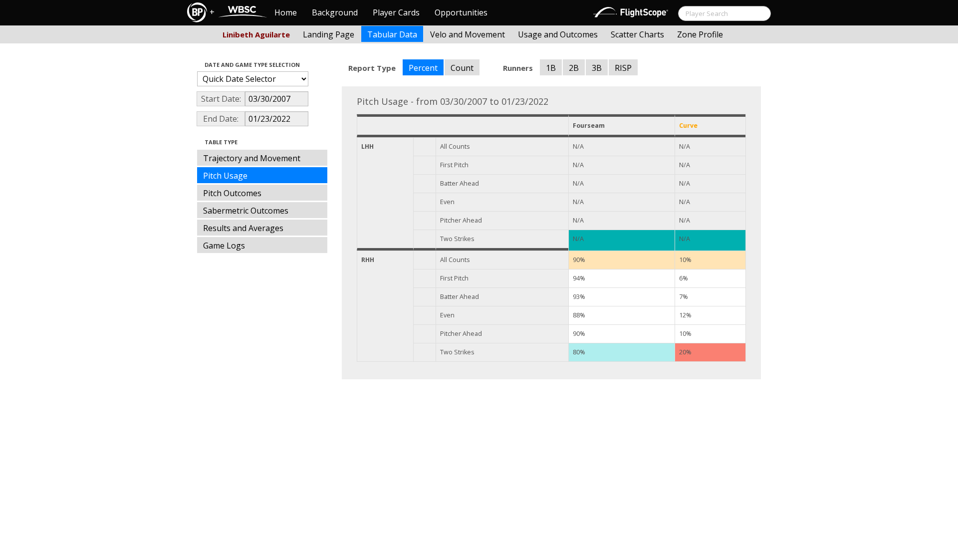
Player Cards (396, 12)
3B (597, 67)
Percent (423, 67)
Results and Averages (243, 228)
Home (285, 12)
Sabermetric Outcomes (245, 210)
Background (335, 12)
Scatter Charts (637, 34)
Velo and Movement (467, 34)
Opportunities (461, 12)
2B (574, 67)
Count (462, 67)
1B (551, 67)
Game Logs (224, 245)
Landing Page (328, 34)
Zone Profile (700, 34)
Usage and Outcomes (558, 34)
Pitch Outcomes (232, 193)
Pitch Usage (225, 175)
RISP (623, 67)
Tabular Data (392, 34)
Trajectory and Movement (251, 158)
